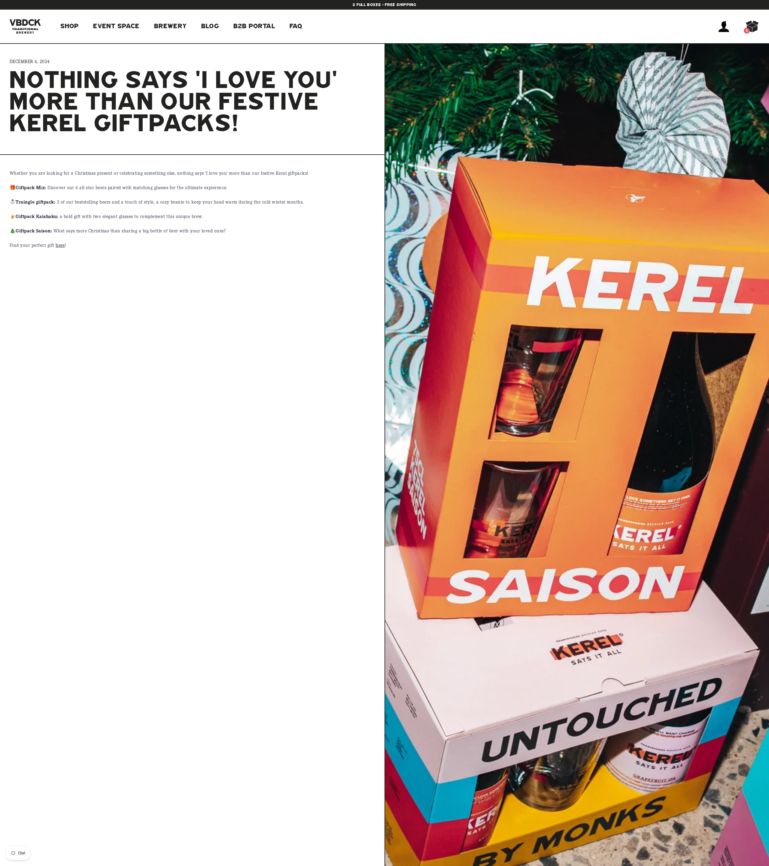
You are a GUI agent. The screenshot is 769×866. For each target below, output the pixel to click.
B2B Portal (254, 26)
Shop (69, 26)
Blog (210, 26)
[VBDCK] (25, 26)
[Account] (724, 26)
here (60, 245)
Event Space (116, 26)
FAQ (296, 26)
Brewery (170, 26)
